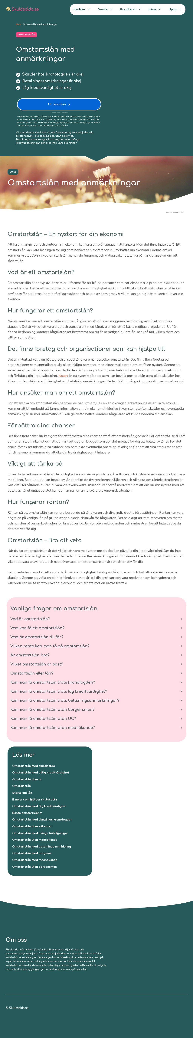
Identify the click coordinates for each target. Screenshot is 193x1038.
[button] (96, 619)
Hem (18, 24)
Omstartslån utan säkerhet (32, 826)
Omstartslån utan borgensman (34, 867)
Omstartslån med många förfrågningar (40, 833)
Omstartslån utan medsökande (34, 840)
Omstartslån (21, 786)
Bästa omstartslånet (27, 813)
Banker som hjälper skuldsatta (34, 799)
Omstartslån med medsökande (34, 860)
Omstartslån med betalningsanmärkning (41, 846)
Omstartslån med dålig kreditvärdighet (40, 772)
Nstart (63, 375)
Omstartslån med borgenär (32, 853)
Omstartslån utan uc (27, 779)
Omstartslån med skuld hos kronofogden (42, 819)
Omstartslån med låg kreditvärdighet (39, 806)
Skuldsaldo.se (25, 9)
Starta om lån (22, 793)
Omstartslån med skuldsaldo (33, 766)
